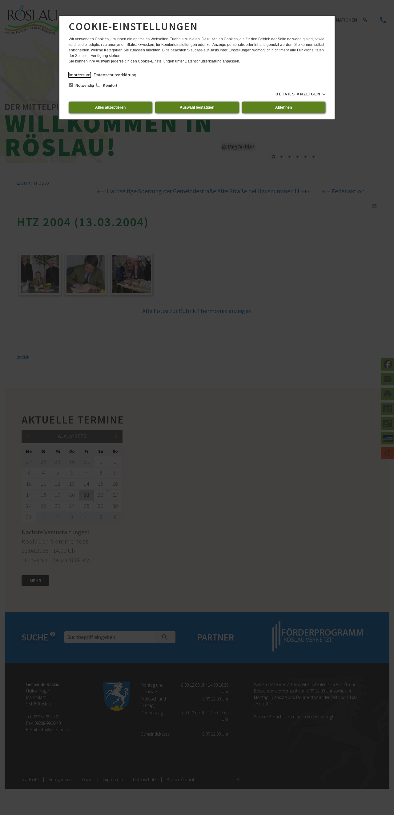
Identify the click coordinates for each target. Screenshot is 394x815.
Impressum (79, 74)
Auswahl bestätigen (197, 107)
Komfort (109, 85)
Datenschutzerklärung (115, 74)
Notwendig (84, 85)
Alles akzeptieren (110, 107)
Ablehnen (283, 107)
